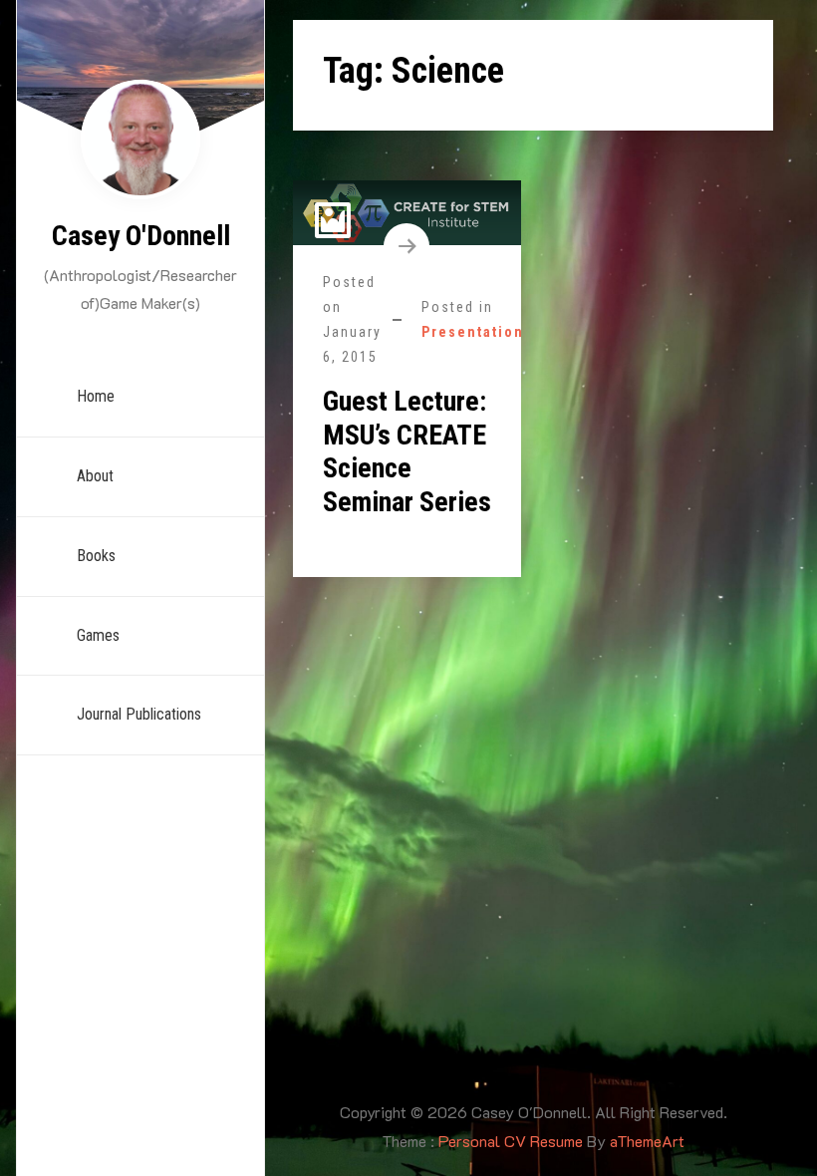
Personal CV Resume (510, 1140)
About (95, 475)
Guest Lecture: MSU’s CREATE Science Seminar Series (407, 451)
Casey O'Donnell (141, 235)
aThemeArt (647, 1140)
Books (96, 555)
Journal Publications (139, 714)
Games (98, 635)
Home (96, 396)
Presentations (477, 332)
